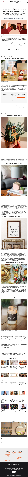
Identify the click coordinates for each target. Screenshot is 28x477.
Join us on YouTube (7, 454)
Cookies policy (18, 468)
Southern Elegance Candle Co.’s (5, 345)
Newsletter (25, 36)
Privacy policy (14, 468)
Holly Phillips (4, 347)
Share (2, 36)
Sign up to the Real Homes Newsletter (8, 452)
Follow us (22, 36)
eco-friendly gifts (11, 42)
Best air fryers (20, 457)
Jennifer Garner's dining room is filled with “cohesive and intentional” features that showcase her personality (14, 440)
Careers (22, 468)
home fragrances (18, 113)
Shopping (14, 8)
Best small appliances (20, 458)
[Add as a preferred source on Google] (14, 472)
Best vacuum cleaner (20, 453)
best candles (24, 344)
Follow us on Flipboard (8, 460)
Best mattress (20, 452)
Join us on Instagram (7, 455)
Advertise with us (14, 452)
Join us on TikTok (8, 456)
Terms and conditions (8, 468)
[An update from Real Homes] (14, 429)
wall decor (8, 256)
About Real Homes (14, 453)
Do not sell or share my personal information (14, 469)
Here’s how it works (21, 18)
